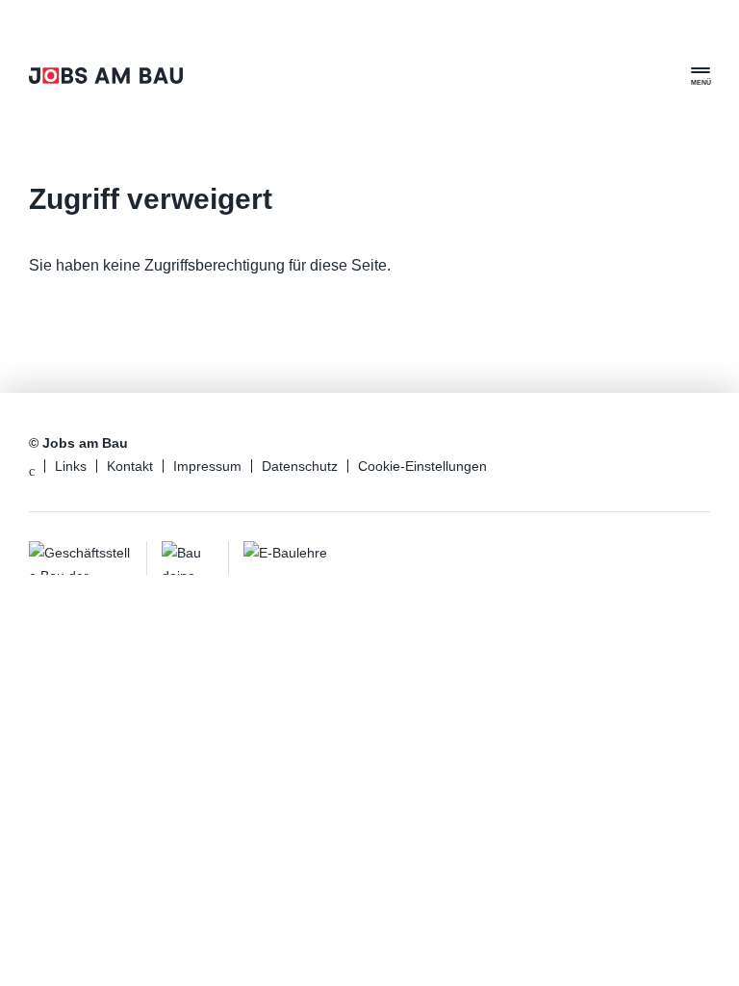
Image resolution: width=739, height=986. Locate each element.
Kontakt (130, 466)
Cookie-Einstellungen (422, 466)
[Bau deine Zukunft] (188, 558)
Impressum (207, 466)
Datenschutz (300, 466)
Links (71, 466)
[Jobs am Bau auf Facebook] (32, 471)
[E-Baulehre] (298, 558)
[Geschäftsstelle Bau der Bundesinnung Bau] (80, 558)
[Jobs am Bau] (106, 76)
